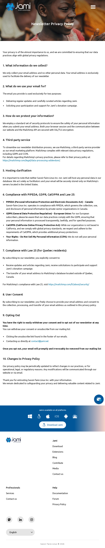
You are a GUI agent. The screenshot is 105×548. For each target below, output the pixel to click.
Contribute (57, 463)
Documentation (60, 493)
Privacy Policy (59, 504)
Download (57, 446)
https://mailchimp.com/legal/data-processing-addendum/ (31, 160)
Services (10, 493)
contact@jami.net (40, 341)
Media (55, 468)
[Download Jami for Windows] (30, 417)
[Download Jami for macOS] (48, 417)
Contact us (57, 474)
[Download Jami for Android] (66, 417)
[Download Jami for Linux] (39, 417)
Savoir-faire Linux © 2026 (52, 544)
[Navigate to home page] (18, 7)
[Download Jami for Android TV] (75, 417)
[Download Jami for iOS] (57, 417)
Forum (55, 499)
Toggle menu (95, 7)
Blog (54, 457)
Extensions (57, 452)
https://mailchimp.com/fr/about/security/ (68, 284)
